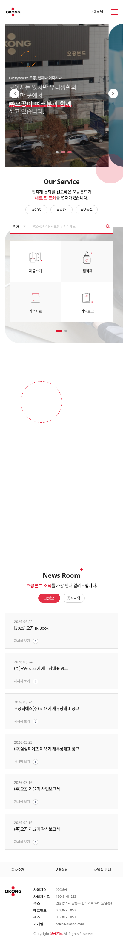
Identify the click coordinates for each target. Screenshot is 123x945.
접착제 (88, 270)
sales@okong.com (70, 923)
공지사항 (73, 598)
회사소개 (17, 869)
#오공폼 (87, 209)
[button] (113, 93)
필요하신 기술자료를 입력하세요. (54, 226)
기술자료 (35, 311)
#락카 (61, 209)
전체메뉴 (110, 11)
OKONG (13, 12)
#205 (36, 209)
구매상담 (96, 11)
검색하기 (107, 226)
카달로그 (87, 311)
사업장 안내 (102, 869)
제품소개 (35, 270)
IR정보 (49, 598)
